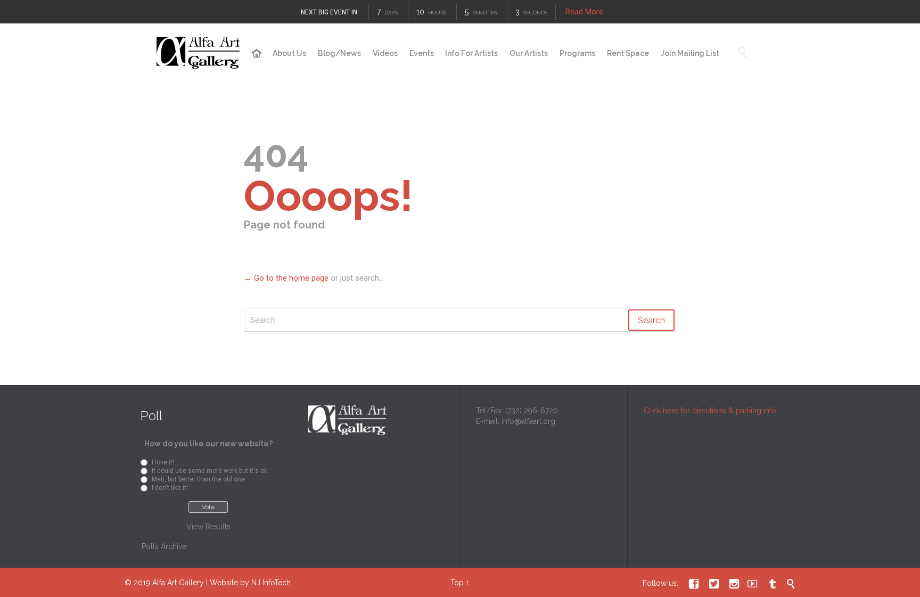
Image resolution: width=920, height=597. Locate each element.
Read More (584, 12)
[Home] (257, 54)
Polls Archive (164, 546)
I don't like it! (170, 488)
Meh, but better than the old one (198, 479)
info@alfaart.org (528, 421)
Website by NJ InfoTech (250, 582)
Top (457, 582)
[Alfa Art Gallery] (199, 53)
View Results (208, 526)
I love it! (163, 462)
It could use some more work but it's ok (209, 471)
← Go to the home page (286, 278)
